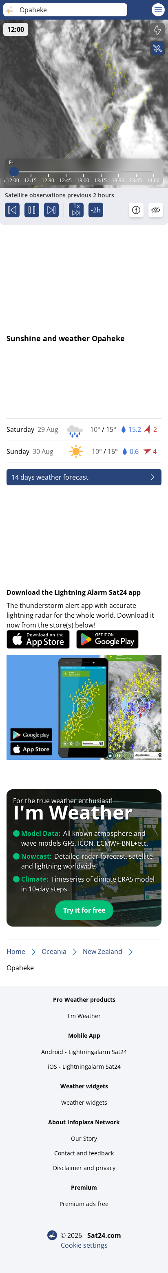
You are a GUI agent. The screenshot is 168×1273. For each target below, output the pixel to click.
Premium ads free (84, 1204)
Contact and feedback (84, 1153)
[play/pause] (31, 210)
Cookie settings (84, 1245)
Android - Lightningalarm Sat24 (84, 1052)
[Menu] (158, 9)
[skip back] (12, 210)
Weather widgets (84, 1102)
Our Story (84, 1138)
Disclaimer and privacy (84, 1168)
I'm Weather (84, 1016)
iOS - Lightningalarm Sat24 (84, 1066)
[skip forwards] (51, 210)
